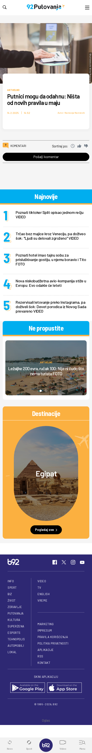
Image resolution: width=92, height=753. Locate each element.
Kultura (14, 620)
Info (11, 581)
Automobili (16, 645)
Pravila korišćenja (53, 637)
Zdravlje (15, 607)
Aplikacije (46, 650)
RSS (40, 656)
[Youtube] (82, 562)
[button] (40, 391)
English (44, 594)
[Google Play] (27, 688)
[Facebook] (54, 562)
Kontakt (44, 663)
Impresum (45, 630)
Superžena (16, 626)
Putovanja (16, 613)
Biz (10, 594)
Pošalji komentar (46, 157)
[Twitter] (64, 562)
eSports (14, 633)
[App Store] (64, 688)
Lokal (12, 652)
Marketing (46, 624)
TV (39, 587)
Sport (12, 587)
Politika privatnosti (53, 643)
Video (42, 581)
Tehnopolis (16, 639)
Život (12, 600)
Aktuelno (13, 89)
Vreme (42, 600)
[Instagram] (73, 562)
